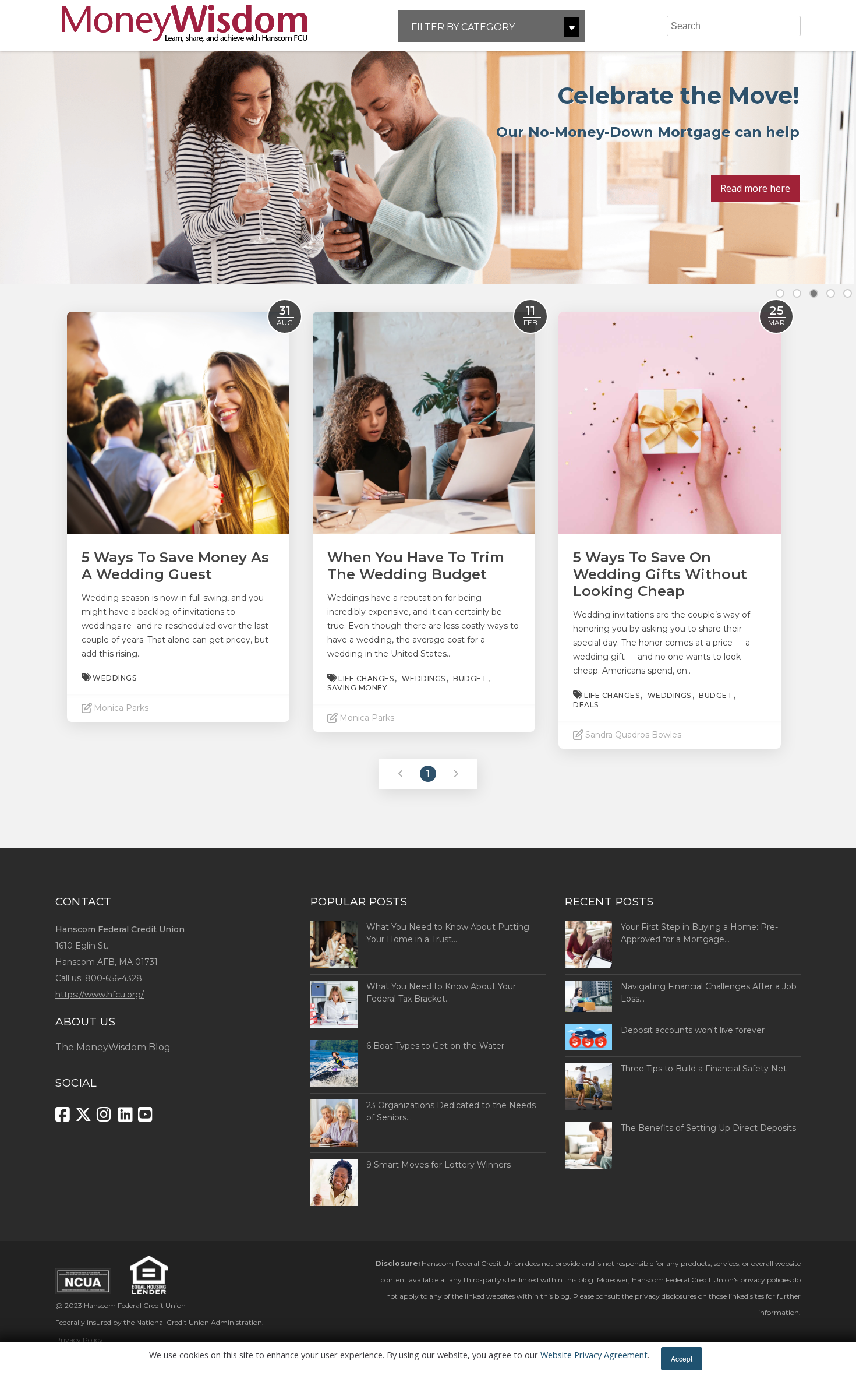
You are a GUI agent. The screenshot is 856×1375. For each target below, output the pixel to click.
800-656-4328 (113, 978)
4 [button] (830, 293)
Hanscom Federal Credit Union (135, 1305)
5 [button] (847, 293)
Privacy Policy (79, 1339)
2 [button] (797, 293)
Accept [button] (681, 1358)
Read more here (755, 188)
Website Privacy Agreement (594, 1354)
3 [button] (813, 293)
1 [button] (780, 293)
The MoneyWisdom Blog (113, 1047)
